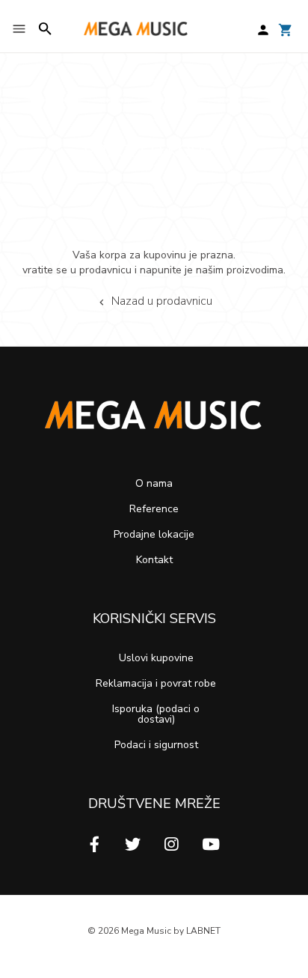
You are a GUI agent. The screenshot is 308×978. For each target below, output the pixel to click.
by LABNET (197, 931)
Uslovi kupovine (156, 658)
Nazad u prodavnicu (161, 303)
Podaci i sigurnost (156, 745)
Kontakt (154, 560)
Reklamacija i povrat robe (156, 683)
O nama (154, 483)
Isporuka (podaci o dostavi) (156, 714)
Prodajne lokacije (154, 534)
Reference (154, 509)
